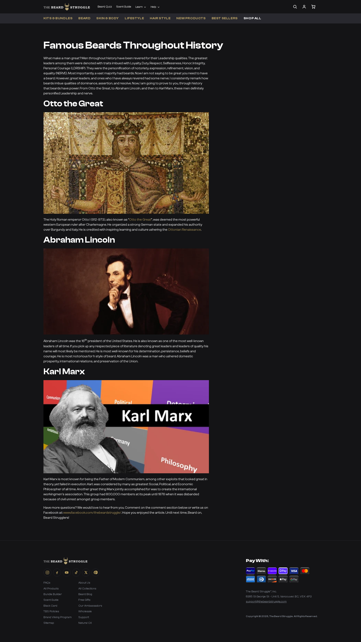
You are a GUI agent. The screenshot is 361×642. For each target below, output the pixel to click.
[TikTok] (76, 572)
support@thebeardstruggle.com (266, 601)
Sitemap (48, 623)
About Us (84, 582)
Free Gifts (84, 600)
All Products (51, 588)
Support (83, 617)
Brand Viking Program (57, 617)
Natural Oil (85, 623)
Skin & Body (107, 18)
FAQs (46, 582)
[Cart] (313, 7)
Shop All (252, 18)
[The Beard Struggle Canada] (66, 6)
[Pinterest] (95, 572)
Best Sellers (225, 18)
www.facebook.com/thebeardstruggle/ (92, 513)
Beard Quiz (105, 6)
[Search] (295, 7)
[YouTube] (67, 572)
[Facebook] (57, 572)
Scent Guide (123, 6)
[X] (86, 572)
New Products (191, 18)
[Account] (304, 7)
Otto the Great (140, 219)
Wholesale (85, 611)
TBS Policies (51, 611)
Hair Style (160, 18)
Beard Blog (85, 594)
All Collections (87, 588)
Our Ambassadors (90, 605)
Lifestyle (134, 18)
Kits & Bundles (57, 18)
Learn (139, 7)
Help (153, 7)
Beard (84, 18)
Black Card (50, 605)
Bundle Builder (52, 594)
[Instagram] (47, 572)
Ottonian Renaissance (184, 230)
